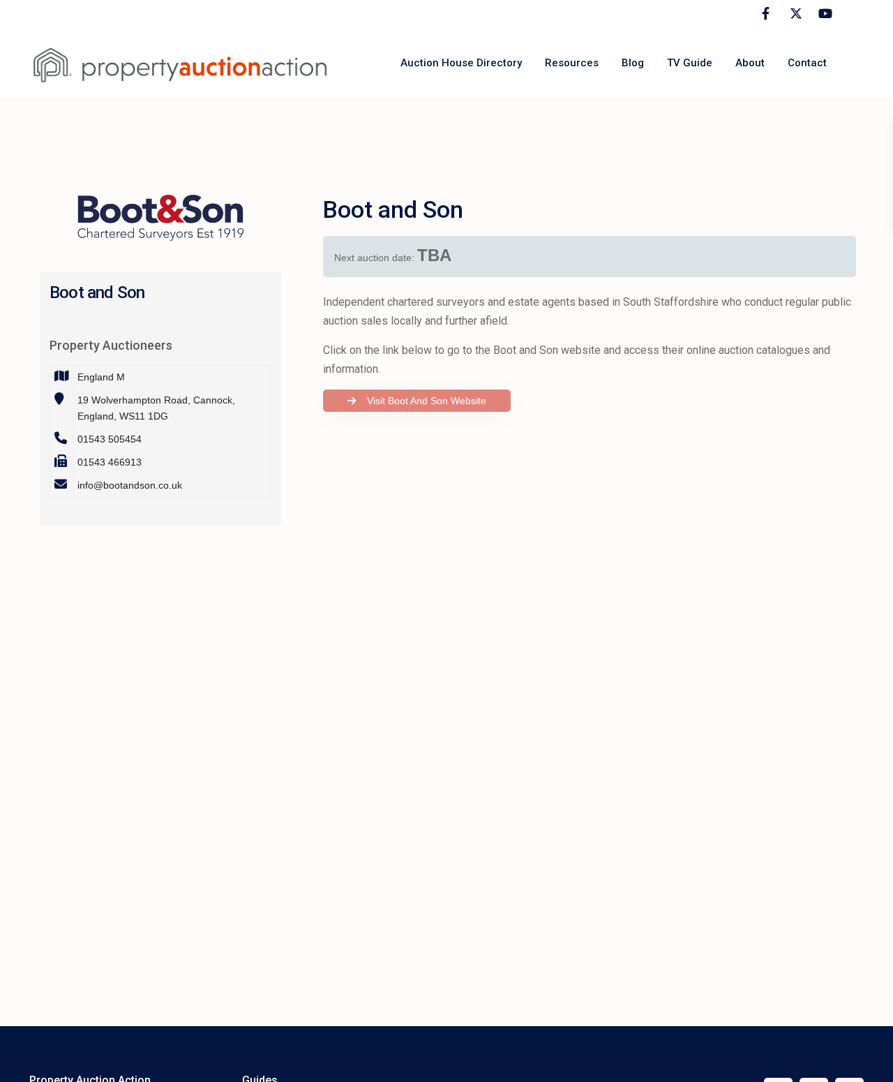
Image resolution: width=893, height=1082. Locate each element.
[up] (868, 1057)
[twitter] (794, 14)
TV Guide (689, 63)
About (750, 63)
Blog (633, 63)
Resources (572, 63)
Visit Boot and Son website (422, 400)
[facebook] (765, 14)
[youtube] (823, 14)
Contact (807, 63)
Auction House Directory (461, 63)
